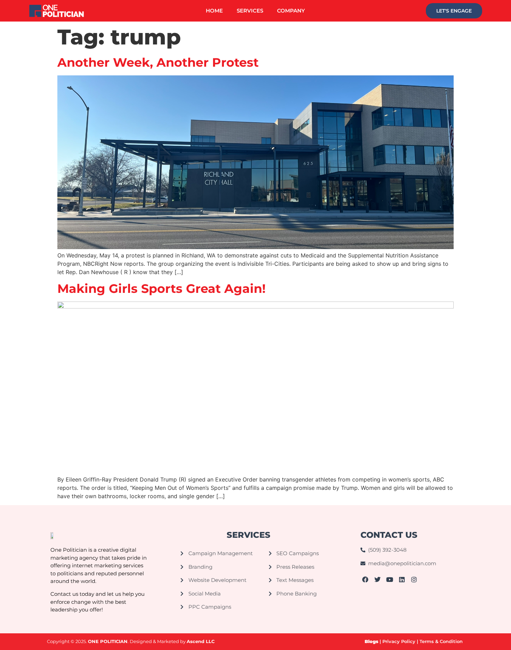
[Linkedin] (402, 579)
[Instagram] (414, 579)
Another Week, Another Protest (158, 62)
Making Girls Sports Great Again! (161, 288)
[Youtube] (390, 579)
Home (214, 10)
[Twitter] (378, 579)
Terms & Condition (442, 641)
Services (250, 10)
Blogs (371, 641)
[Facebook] (365, 579)
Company (291, 10)
